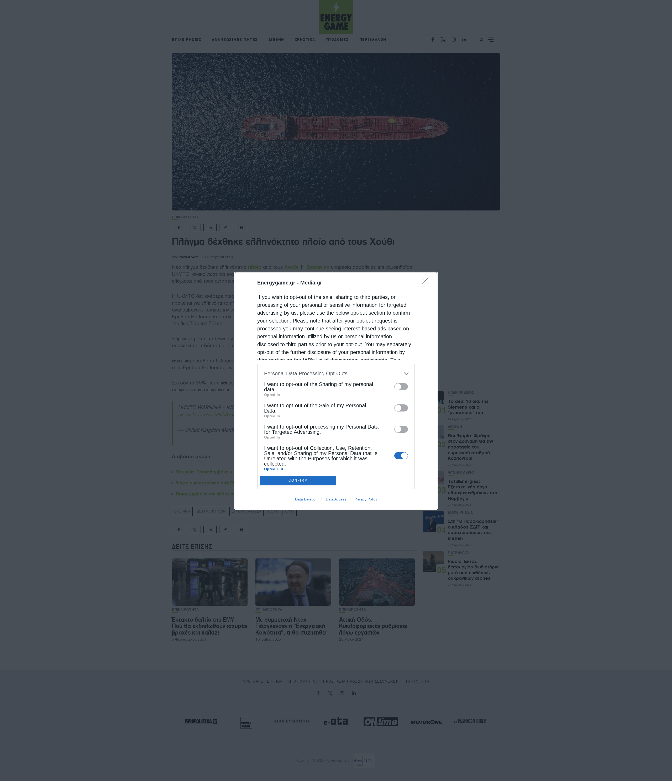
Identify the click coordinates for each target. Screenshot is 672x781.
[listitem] (336, 373)
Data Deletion (306, 499)
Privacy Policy (365, 499)
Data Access (336, 499)
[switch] (401, 386)
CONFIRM (298, 480)
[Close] (427, 282)
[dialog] (336, 390)
